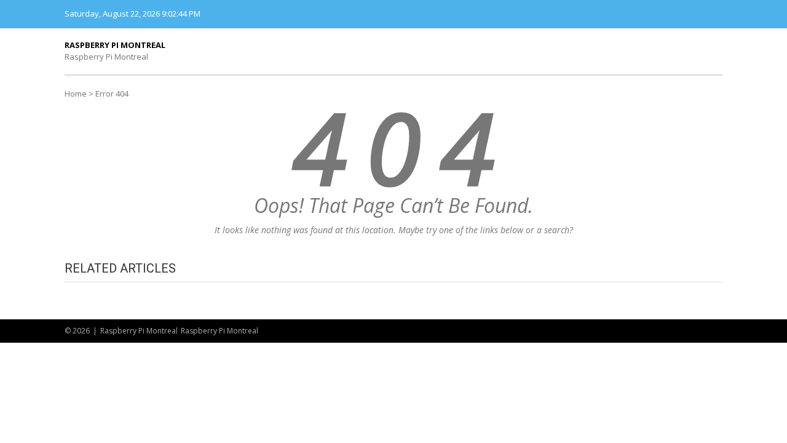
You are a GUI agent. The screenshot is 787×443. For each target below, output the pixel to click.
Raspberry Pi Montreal (115, 44)
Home (76, 93)
